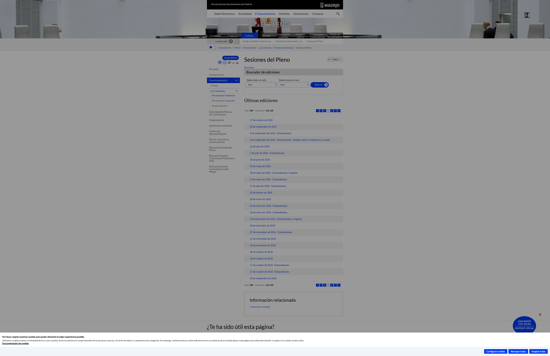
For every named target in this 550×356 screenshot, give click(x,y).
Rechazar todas (518, 351)
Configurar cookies (495, 351)
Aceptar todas (538, 351)
